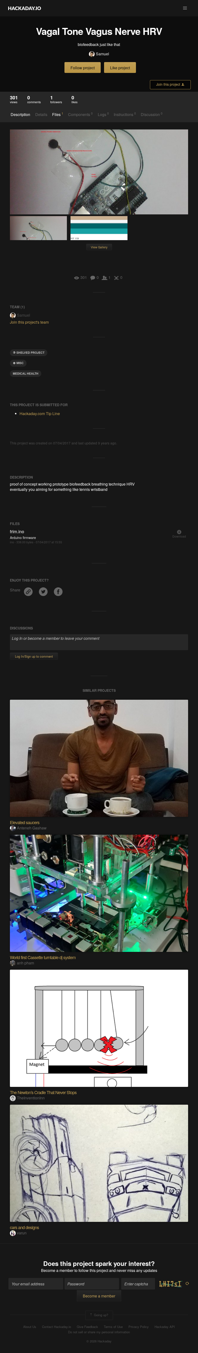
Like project (120, 68)
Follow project (83, 68)
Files (57, 114)
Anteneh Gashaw (32, 828)
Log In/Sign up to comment (34, 656)
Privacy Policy (138, 1327)
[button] (185, 8)
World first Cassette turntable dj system (43, 957)
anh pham (25, 963)
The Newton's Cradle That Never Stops (43, 1092)
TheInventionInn (31, 1098)
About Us (29, 1327)
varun (22, 1233)
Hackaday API (165, 1327)
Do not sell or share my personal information (99, 1332)
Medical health (25, 373)
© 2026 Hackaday (99, 1341)
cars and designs (24, 1227)
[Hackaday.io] (24, 8)
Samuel (102, 54)
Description (20, 114)
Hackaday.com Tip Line (40, 413)
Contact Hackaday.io (56, 1327)
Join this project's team (29, 322)
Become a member (57, 1270)
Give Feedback (87, 1327)
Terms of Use (113, 1327)
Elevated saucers (24, 822)
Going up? (100, 1315)
